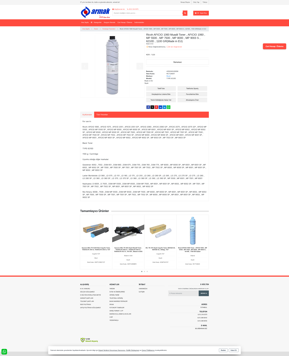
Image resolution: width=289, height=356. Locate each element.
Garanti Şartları (86, 298)
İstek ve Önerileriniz (117, 292)
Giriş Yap (196, 2)
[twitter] (152, 107)
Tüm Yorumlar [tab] (102, 115)
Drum (112, 304)
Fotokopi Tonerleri (117, 307)
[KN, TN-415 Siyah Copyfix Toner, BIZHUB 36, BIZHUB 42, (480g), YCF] (160, 231)
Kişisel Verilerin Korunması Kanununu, (112, 350)
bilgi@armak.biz (201, 328)
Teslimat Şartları (87, 301)
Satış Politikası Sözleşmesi (90, 307)
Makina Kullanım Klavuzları (120, 314)
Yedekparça (114, 320)
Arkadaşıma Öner (192, 100)
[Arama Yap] (185, 13)
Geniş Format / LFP (116, 311)
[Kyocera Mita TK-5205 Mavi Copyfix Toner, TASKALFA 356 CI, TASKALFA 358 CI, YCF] (96, 231)
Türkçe (205, 2)
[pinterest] (156, 107)
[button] (141, 271)
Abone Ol (204, 293)
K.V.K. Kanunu (85, 288)
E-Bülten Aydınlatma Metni (90, 295)
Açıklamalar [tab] (87, 115)
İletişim (141, 292)
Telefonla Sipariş (192, 88)
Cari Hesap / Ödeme (274, 46)
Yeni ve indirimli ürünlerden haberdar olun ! (193, 288)
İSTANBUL (203, 307)
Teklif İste (161, 88)
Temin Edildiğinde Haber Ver (161, 100)
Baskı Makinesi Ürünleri (118, 301)
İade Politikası (85, 304)
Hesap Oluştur (185, 2)
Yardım (112, 288)
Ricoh (169, 76)
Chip (111, 317)
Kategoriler (97, 22)
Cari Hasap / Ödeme (125, 22)
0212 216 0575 (202, 314)
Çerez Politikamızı (148, 350)
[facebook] (148, 107)
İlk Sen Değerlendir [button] (175, 47)
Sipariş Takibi (114, 295)
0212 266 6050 (202, 321)
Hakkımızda (143, 288)
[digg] (160, 107)
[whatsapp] (168, 107)
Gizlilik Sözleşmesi (87, 292)
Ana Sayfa (85, 22)
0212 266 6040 (202, 317)
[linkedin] (164, 107)
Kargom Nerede (109, 22)
